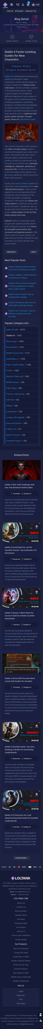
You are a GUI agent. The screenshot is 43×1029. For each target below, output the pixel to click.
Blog (25, 22)
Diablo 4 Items (12, 41)
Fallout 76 (11, 429)
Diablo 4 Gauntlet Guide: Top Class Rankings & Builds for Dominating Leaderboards (20, 750)
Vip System (21, 927)
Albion (9, 405)
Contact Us (30, 11)
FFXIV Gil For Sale (21, 965)
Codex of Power (21, 183)
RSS (21, 999)
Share (27, 66)
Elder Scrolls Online (15, 364)
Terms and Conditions (21, 935)
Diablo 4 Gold (31, 41)
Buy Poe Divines (21, 969)
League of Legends (15, 417)
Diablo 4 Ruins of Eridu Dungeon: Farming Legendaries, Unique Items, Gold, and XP (22, 286)
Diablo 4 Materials (21, 981)
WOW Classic (12, 382)
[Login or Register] (23, 4)
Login (21, 991)
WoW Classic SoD (14, 353)
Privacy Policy (21, 939)
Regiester (21, 995)
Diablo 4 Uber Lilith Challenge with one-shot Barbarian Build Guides (19, 486)
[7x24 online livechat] (40, 1015)
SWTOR (10, 399)
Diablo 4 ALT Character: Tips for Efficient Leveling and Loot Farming (21, 314)
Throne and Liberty (15, 394)
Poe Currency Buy (21, 948)
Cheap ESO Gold (21, 952)
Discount (21, 919)
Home (18, 22)
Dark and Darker (14, 423)
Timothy (16, 493)
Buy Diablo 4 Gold (20, 973)
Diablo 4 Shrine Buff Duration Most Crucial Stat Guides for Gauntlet (20, 679)
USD (37, 4)
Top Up (10, 11)
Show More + (21, 858)
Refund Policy (21, 911)
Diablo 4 (8, 76)
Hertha (16, 624)
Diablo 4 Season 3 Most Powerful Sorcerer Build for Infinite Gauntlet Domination (19, 616)
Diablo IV (12, 70)
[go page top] (40, 1020)
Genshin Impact (13, 440)
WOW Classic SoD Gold (21, 977)
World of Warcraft (14, 376)
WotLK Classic (13, 435)
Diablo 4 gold (29, 119)
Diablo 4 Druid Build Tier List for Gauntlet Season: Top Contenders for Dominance (21, 550)
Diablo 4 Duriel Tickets (21, 961)
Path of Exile (12, 329)
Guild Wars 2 (12, 359)
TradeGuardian (20, 923)
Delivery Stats (21, 915)
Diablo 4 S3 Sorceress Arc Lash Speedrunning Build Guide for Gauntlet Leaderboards (21, 818)
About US (21, 903)
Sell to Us (21, 931)
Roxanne (18, 66)
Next (33, 252)
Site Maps (21, 1003)
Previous (11, 252)
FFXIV (9, 370)
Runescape (11, 341)
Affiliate (19, 11)
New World (11, 347)
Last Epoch (11, 411)
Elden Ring (11, 388)
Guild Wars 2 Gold (21, 956)
